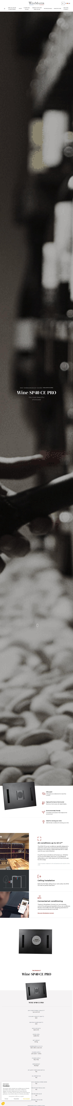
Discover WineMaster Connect (46, 913)
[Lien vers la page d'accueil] (36, 4)
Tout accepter (26, 1098)
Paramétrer (16, 1098)
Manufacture (57, 8)
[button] (3, 1103)
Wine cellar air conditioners (12, 8)
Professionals (48, 8)
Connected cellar (27, 8)
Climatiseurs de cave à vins (30, 387)
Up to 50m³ (39, 387)
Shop (20, 8)
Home (21, 387)
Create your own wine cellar (37, 8)
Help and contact (66, 8)
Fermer (6, 1098)
